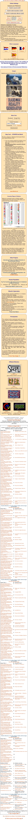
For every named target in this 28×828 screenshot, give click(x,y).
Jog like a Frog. (18, 722)
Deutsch (14, 51)
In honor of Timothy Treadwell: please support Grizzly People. (6, 538)
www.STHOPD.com (20, 807)
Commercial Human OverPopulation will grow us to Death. (6, 552)
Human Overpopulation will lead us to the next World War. (6, 757)
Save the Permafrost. (19, 563)
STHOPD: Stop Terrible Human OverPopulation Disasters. (6, 808)
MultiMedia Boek (7, 412)
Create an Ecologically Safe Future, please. (5, 801)
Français (22, 51)
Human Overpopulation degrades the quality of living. (7, 556)
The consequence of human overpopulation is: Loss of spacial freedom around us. (7, 559)
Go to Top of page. (14, 356)
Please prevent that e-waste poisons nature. (20, 657)
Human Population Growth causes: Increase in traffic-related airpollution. (6, 477)
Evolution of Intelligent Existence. (21, 635)
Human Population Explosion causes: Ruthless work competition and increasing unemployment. (7, 620)
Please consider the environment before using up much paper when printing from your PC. (7, 465)
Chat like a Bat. (18, 632)
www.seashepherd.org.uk (7, 781)
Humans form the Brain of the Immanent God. (20, 623)
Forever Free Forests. (19, 482)
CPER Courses (14, 387)
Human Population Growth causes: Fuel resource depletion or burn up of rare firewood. (6, 725)
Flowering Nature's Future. (19, 545)
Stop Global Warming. (19, 604)
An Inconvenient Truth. (19, 594)
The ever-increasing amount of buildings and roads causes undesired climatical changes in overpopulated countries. (6, 455)
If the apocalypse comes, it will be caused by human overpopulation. (7, 571)
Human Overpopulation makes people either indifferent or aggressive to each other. (6, 623)
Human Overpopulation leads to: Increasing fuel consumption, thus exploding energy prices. (7, 451)
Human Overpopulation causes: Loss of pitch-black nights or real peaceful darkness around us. (6, 654)
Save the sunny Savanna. (19, 626)
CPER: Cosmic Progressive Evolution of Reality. (5, 778)
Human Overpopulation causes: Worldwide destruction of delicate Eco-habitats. (6, 446)
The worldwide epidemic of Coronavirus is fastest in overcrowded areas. (5, 714)
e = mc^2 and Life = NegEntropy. (21, 439)
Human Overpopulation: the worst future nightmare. (7, 554)
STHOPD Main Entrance (14, 399)
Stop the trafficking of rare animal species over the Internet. (6, 642)
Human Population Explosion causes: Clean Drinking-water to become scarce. (6, 593)
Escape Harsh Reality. (19, 613)
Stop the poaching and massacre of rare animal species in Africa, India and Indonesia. (7, 449)
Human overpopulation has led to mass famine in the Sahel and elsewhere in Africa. (7, 740)
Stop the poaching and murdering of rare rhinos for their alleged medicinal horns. (7, 549)
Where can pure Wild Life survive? (21, 450)
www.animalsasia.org (21, 781)
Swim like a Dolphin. (18, 494)
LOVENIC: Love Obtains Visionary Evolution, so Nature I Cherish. (7, 799)
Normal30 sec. (14, 18)
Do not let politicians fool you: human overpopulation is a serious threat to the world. (7, 705)
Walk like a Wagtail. (18, 539)
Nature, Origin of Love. (19, 445)
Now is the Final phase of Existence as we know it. (19, 696)
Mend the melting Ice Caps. (20, 606)
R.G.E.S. (19, 412)
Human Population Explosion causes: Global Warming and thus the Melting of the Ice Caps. (7, 468)
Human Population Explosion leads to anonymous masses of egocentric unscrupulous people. (6, 731)
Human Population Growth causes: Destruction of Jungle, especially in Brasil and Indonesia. (7, 645)
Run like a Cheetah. (18, 619)
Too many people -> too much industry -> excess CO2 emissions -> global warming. (7, 651)
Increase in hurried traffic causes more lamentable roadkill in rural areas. (6, 720)
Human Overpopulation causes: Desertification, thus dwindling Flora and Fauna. (6, 614)
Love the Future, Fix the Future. (20, 701)
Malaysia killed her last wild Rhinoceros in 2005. (5, 573)
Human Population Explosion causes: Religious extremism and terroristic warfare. (6, 678)
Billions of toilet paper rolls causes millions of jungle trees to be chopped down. (7, 675)
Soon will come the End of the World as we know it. (20, 639)
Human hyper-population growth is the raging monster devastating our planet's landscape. (7, 728)
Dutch (6, 51)
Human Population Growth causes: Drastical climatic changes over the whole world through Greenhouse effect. (7, 648)
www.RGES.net (5, 766)
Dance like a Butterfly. (19, 485)
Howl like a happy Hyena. (19, 453)
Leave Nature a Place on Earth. (20, 727)
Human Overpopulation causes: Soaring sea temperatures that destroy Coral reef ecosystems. (6, 694)
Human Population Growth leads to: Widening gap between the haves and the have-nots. (6, 525)
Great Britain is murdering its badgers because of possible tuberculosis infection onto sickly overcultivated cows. (6, 636)
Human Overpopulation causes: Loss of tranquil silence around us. (7, 501)
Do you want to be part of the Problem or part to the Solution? (6, 774)
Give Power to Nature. (19, 724)
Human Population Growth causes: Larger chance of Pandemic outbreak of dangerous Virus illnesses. (7, 495)
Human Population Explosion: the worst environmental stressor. (7, 544)
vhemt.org (19, 777)
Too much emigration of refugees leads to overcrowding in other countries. (6, 528)
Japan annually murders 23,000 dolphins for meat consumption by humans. (7, 711)
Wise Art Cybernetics (18, 809)
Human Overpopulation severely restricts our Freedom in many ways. (6, 640)
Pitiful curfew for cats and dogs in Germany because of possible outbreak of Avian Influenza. (6, 564)
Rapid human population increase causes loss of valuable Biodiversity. (7, 443)
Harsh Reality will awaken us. (20, 713)
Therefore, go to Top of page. (14, 507)
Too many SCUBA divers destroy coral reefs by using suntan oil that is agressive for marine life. (7, 510)
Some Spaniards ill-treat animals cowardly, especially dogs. (6, 605)
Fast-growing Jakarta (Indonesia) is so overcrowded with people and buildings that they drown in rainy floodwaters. (6, 480)
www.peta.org (19, 786)
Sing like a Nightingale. (19, 554)
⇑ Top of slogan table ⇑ (14, 813)
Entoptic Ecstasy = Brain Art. (20, 488)
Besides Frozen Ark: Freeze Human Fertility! (5, 780)
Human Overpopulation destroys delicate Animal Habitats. (6, 575)
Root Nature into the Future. (20, 467)
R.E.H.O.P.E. (19, 798)
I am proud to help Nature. (19, 625)
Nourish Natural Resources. (20, 719)
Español (14, 57)
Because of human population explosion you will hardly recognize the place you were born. (7, 489)
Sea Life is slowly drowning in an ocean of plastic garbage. (6, 523)
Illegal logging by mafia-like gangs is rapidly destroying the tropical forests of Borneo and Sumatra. (7, 630)
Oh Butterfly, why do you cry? (20, 690)
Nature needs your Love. (19, 683)
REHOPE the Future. (19, 566)
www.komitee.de (6, 802)
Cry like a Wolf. (17, 716)
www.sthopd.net (10, 302)
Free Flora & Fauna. (18, 527)
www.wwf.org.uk (5, 775)
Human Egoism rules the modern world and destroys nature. (6, 435)
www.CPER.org (20, 804)
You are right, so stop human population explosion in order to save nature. (6, 462)
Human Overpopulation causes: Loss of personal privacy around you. (6, 492)
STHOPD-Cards (14, 374)
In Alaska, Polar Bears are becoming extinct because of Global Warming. (6, 486)
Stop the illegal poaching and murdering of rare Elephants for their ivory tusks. (6, 602)
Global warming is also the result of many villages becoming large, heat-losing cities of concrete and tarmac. (6, 688)
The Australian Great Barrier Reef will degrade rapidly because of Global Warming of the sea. (6, 562)
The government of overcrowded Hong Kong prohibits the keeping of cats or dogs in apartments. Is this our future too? (6, 541)
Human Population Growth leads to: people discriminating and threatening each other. (6, 499)
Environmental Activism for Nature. (21, 732)
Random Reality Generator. (20, 653)
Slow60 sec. (8, 18)
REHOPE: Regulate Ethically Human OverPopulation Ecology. (21, 771)
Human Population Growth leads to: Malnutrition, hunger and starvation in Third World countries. (7, 440)
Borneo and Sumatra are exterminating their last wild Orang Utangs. (7, 513)
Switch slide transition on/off (15, 10)
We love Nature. (18, 537)
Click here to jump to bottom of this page (14, 0)
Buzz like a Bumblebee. (19, 748)
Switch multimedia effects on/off (14, 13)
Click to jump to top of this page (14, 818)
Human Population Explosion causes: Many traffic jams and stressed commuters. (6, 743)
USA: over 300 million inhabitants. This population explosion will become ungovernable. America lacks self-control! (7, 599)
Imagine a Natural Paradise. (20, 478)
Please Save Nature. (18, 686)
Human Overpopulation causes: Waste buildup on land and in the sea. (7, 633)
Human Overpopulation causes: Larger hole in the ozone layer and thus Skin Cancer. (6, 503)
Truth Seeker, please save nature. (21, 570)
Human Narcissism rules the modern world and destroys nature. (5, 432)
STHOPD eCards (14, 274)
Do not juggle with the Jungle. (20, 517)
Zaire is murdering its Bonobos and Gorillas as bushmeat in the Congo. (6, 733)
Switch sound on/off (14, 8)
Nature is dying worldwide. (19, 509)
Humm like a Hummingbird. (19, 667)
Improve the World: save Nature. (21, 650)
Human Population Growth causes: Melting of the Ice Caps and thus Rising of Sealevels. (6, 717)
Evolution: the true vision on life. (21, 431)
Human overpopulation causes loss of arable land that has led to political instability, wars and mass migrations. (7, 589)
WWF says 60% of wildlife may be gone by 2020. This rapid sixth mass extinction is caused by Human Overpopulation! (7, 760)
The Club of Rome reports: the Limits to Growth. (20, 789)
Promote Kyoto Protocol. (19, 436)
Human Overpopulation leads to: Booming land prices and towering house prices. (7, 749)
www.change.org (20, 790)
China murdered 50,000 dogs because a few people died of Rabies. (6, 752)
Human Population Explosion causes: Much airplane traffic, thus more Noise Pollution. (7, 471)
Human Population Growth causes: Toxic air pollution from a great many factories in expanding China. (7, 699)
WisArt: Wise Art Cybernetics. (6, 785)
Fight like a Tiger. (18, 512)
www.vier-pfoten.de (20, 764)
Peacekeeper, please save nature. (21, 751)
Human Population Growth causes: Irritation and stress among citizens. (5, 684)
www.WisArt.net (14, 191)
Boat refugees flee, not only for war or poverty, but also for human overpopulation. (7, 546)
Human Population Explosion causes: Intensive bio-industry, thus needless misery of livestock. (7, 627)
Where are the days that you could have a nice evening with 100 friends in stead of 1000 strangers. (6, 607)
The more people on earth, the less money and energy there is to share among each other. (7, 702)
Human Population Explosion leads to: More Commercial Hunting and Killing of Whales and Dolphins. (7, 568)
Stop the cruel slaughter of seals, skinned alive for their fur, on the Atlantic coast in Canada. (6, 474)
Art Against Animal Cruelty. (19, 601)
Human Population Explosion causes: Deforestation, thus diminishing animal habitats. (6, 708)
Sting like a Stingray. (18, 574)
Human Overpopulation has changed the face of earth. (5, 722)
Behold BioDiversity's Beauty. (20, 457)
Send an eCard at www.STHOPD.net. (18, 740)
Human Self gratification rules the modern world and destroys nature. (6, 672)
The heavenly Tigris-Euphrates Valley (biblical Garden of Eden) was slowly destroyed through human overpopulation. (6, 617)
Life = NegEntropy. (18, 802)
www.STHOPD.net (6, 768)
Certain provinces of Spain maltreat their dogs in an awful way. (6, 611)
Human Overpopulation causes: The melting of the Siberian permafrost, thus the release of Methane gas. (6, 681)
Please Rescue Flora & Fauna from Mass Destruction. (6, 787)
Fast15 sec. (20, 18)
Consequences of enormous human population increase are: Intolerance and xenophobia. (6, 577)
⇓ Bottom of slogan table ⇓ (14, 426)
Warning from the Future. (19, 543)
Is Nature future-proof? (19, 669)
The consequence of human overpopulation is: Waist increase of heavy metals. (6, 755)
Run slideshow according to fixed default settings (14, 816)
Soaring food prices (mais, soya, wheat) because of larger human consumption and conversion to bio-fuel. (6, 535)
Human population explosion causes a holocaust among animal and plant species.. (7, 595)
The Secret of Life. (18, 583)
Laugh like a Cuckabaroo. (19, 664)
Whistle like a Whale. (18, 556)
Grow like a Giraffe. (18, 707)
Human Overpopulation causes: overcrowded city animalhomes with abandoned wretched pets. (6, 665)
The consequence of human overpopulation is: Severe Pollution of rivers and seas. (6, 746)
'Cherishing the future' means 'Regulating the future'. (6, 670)
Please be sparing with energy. (20, 597)
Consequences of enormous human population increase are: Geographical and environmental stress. (6, 658)
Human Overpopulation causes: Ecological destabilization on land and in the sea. (7, 691)
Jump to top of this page (14, 419)
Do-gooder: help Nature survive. (20, 461)
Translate (19, 125)
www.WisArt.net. (18, 610)
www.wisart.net (3, 809)
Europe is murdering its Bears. (6, 625)
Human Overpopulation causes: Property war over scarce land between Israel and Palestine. (6, 437)
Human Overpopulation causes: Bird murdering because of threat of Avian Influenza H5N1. (6, 483)
